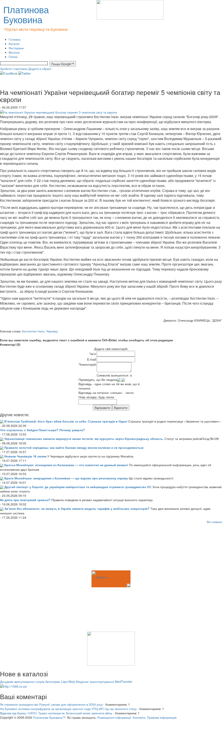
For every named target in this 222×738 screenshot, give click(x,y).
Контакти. (139, 717)
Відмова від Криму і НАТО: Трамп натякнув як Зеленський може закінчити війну (56, 713)
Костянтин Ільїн (33, 331)
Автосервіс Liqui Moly (60, 681)
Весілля (14, 52)
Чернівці (52, 331)
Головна (14, 39)
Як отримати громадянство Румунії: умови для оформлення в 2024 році (51, 704)
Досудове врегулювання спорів (22, 681)
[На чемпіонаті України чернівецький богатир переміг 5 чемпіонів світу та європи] (58, 111)
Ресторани (16, 48)
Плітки (13, 56)
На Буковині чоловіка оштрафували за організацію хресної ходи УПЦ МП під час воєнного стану (68, 709)
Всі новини (214, 522)
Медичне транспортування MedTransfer (104, 681)
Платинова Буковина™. (49, 717)
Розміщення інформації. (114, 717)
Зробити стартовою (14, 68)
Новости (101, 577)
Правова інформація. (162, 717)
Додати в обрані (39, 68)
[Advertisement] (21, 548)
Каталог (14, 43)
